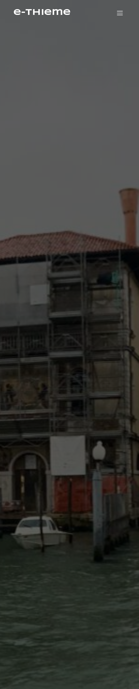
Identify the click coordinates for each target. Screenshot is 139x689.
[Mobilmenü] (120, 13)
